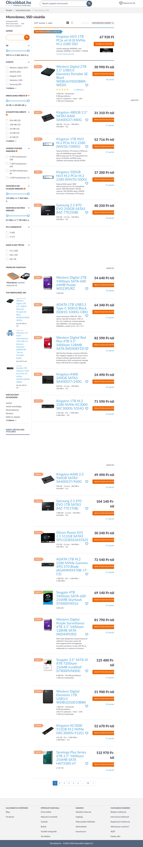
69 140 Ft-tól (104, 593)
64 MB (13, 137)
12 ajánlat (110, 351)
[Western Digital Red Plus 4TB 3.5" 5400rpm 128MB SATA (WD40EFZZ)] (48, 343)
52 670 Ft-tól (104, 726)
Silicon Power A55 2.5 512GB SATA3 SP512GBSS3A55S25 (72, 536)
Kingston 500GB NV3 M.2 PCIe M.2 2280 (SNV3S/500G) (71, 176)
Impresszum (81, 832)
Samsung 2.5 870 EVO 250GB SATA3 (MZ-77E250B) (70, 209)
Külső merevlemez (12, 23)
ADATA (13, 72)
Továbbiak (10, 88)
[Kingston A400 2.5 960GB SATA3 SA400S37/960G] (48, 479)
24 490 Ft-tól (104, 375)
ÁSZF (113, 832)
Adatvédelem (81, 827)
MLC (12, 255)
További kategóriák (49, 832)
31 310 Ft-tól (104, 113)
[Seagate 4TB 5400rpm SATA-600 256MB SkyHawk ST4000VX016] (48, 598)
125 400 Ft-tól (105, 663)
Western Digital (16, 68)
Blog (8, 812)
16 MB (13, 133)
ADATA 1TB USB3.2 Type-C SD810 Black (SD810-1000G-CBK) (72, 308)
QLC (11, 259)
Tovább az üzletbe (104, 44)
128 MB (13, 125)
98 (88, 783)
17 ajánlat (110, 519)
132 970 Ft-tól (105, 755)
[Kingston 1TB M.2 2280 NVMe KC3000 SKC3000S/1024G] (48, 406)
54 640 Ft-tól (104, 278)
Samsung (13, 84)
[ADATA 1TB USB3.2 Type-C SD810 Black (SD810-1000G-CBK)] (48, 310)
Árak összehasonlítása (105, 74)
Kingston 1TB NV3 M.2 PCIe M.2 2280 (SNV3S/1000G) (70, 143)
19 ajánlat (110, 152)
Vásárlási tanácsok (83, 812)
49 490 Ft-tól (104, 475)
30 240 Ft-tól (104, 533)
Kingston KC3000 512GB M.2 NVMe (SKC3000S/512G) (70, 729)
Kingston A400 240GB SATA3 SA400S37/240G (69, 378)
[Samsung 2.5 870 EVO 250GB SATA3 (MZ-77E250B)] (48, 210)
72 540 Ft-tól (104, 560)
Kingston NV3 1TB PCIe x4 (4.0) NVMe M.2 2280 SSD (70, 40)
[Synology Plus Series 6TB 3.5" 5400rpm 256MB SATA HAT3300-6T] (48, 758)
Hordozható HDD (11, 21)
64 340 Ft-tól (104, 305)
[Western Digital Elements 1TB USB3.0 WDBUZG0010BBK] (48, 697)
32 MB (13, 129)
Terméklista (45, 837)
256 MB (13, 121)
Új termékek (46, 812)
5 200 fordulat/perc (18, 178)
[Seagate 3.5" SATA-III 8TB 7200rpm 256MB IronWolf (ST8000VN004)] (48, 665)
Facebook (10, 817)
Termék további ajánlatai (65, 54)
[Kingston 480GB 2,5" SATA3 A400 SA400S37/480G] (48, 118)
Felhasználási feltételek (85, 822)
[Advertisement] (127, 57)
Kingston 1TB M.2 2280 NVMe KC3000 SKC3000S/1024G (72, 404)
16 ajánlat (110, 414)
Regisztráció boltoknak (120, 822)
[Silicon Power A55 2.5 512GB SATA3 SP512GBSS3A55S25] (48, 538)
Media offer (116, 837)
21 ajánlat (110, 125)
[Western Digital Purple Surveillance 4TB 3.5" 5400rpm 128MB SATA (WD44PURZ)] (48, 625)
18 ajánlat (110, 80)
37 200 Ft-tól (104, 172)
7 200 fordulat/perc (18, 164)
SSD (22, 23)
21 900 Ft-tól (104, 692)
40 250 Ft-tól (104, 206)
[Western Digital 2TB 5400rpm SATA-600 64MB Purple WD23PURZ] (48, 283)
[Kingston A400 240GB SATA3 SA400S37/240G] (48, 379)
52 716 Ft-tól (104, 139)
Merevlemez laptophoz (13, 26)
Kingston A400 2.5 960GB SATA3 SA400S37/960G (70, 478)
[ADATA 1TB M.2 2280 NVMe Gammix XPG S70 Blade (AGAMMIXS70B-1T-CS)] (48, 565)
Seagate (13, 76)
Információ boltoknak (120, 817)
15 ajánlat (110, 678)
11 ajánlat (110, 318)
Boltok (43, 827)
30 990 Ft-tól (104, 67)
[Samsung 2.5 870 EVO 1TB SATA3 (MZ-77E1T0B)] (48, 506)
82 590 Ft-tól (104, 338)
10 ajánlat (110, 633)
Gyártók (44, 822)
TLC (11, 251)
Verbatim (13, 80)
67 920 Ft (107, 37)
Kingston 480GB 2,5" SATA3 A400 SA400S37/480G (71, 116)
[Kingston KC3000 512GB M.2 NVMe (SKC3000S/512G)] (48, 731)
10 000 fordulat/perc (19, 171)
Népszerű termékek (49, 817)
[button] (128, 3)
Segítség (79, 817)
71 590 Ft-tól (104, 401)
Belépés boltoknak (118, 812)
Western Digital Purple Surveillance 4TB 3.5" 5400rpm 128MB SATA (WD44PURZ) (70, 627)
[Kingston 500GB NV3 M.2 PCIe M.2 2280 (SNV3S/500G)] (48, 177)
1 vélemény (79, 90)
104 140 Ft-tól (105, 504)
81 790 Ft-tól (104, 620)
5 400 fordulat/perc (18, 157)
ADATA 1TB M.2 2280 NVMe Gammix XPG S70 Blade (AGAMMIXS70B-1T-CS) (72, 567)
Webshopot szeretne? (120, 827)
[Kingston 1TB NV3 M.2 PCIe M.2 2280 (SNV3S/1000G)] (48, 144)
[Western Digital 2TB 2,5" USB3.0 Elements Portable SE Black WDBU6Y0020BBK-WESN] (48, 72)
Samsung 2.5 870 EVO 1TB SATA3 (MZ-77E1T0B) (69, 504)
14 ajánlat (110, 546)
